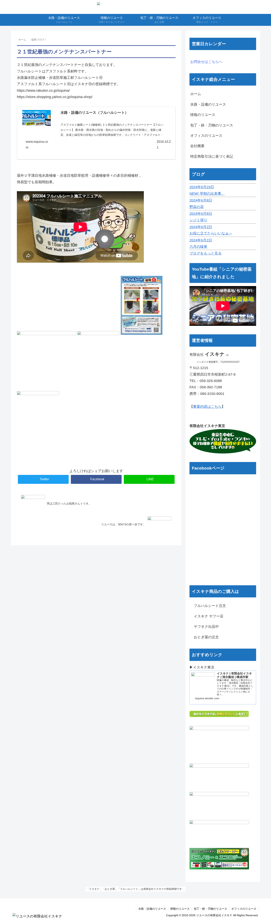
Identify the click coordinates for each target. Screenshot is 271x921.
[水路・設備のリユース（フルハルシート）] (36, 119)
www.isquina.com (37, 144)
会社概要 (197, 146)
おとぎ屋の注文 (204, 637)
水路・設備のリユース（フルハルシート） (94, 113)
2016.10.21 (164, 144)
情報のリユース (202, 115)
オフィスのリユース (206, 136)
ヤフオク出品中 (204, 627)
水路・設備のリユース (208, 104)
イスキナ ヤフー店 (206, 616)
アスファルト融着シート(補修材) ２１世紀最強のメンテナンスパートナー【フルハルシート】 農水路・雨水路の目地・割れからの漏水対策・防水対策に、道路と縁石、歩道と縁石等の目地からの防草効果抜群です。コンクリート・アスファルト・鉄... (112, 132)
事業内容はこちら (207, 407)
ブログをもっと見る (205, 253)
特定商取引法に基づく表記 (211, 156)
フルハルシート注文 (208, 606)
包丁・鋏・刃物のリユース (211, 125)
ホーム (195, 94)
